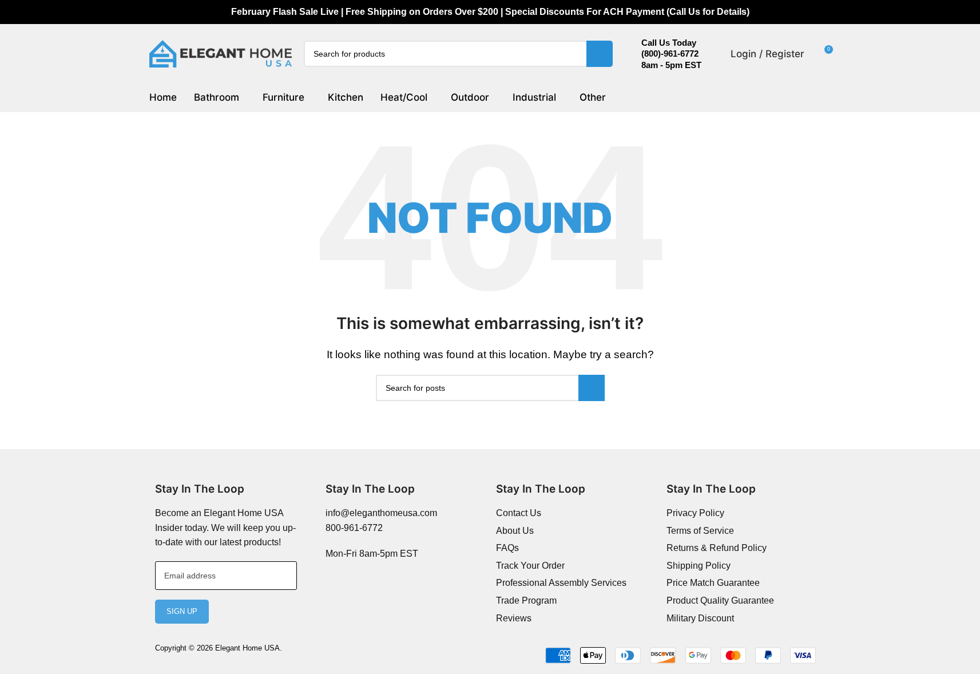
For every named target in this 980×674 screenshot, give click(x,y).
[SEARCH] (599, 54)
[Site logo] (220, 52)
